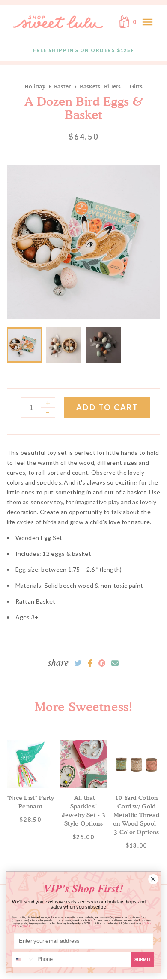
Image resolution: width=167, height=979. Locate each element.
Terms (26, 925)
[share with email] (115, 663)
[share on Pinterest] (101, 663)
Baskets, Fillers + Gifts (111, 86)
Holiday (34, 86)
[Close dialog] (153, 879)
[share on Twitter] (78, 663)
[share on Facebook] (90, 663)
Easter (62, 86)
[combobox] (23, 959)
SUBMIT (142, 959)
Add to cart (107, 407)
